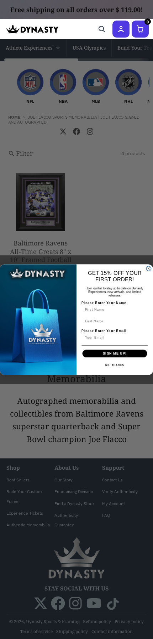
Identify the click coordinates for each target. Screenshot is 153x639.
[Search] (101, 29)
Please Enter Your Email (103, 330)
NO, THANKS (114, 365)
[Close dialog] (148, 268)
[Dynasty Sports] (32, 29)
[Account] (121, 29)
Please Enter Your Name (103, 302)
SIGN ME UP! (115, 353)
